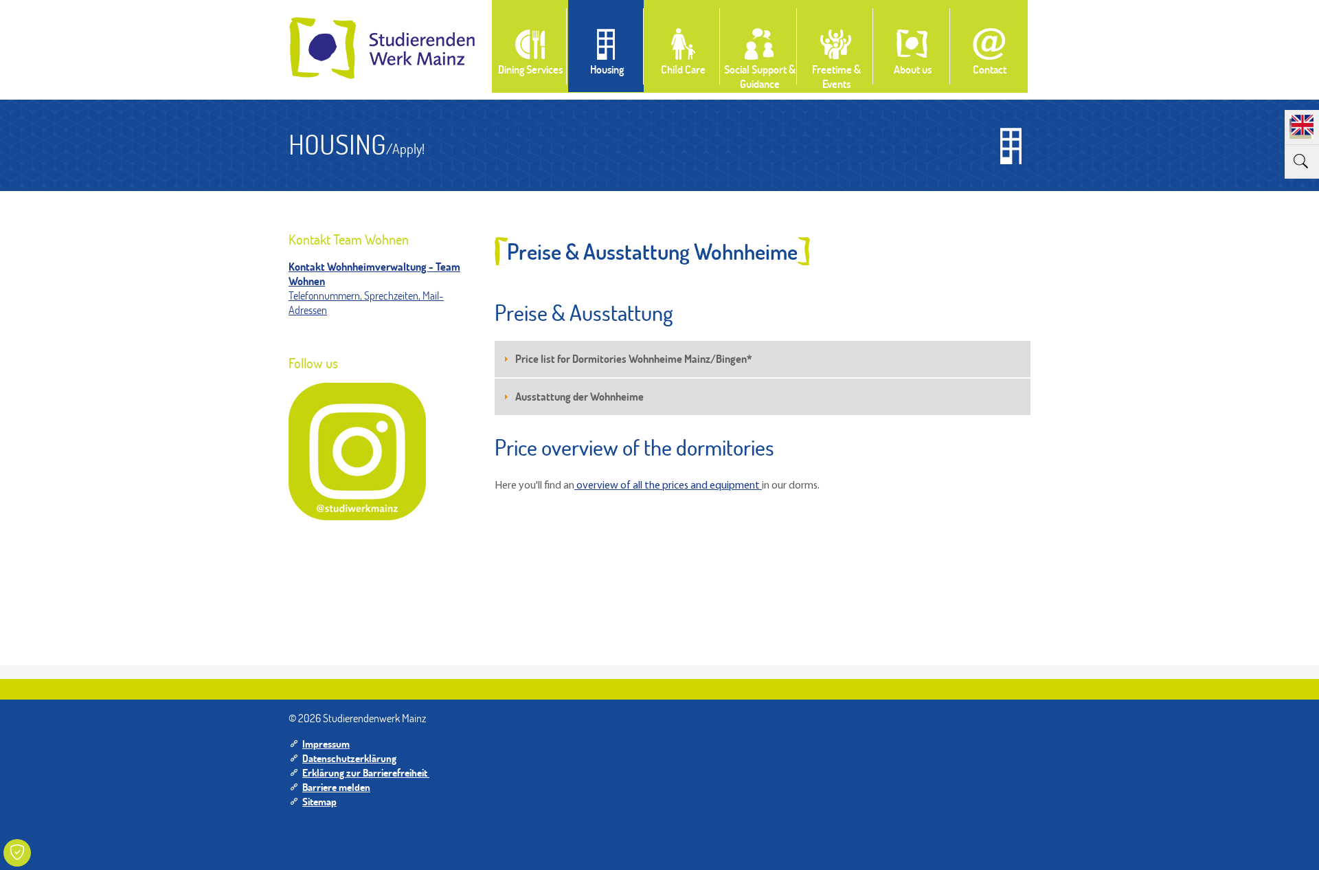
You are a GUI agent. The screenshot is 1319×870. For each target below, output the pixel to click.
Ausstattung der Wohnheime (579, 396)
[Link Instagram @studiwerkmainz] (357, 451)
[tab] (762, 359)
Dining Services (530, 69)
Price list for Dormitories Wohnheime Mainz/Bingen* (633, 358)
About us (913, 69)
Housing (607, 69)
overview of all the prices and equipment (668, 485)
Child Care (683, 69)
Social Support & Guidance (760, 76)
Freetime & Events (836, 76)
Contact (989, 69)
